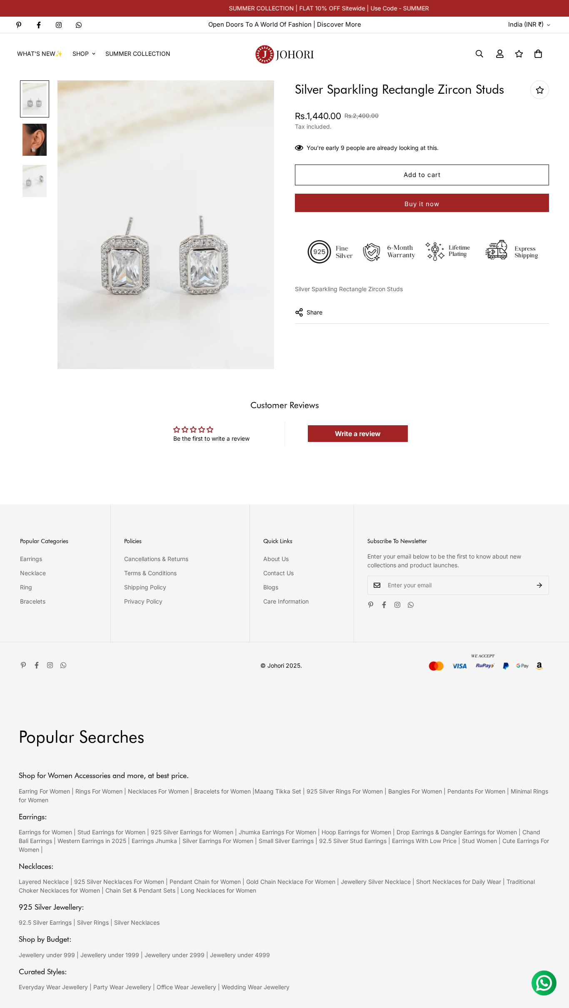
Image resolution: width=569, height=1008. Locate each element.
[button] (538, 53)
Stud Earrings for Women (111, 832)
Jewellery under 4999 (240, 954)
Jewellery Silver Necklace (376, 881)
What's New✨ (39, 53)
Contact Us (278, 572)
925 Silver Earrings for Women (192, 832)
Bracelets (32, 601)
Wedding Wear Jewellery (255, 987)
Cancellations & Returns (156, 558)
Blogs (270, 587)
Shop (80, 53)
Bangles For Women (416, 791)
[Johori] (284, 53)
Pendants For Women (476, 791)
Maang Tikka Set (278, 791)
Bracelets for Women (222, 791)
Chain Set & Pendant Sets (140, 890)
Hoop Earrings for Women (356, 832)
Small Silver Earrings (286, 840)
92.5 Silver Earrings (45, 922)
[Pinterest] (19, 25)
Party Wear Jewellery (122, 987)
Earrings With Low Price (424, 840)
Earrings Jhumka (154, 840)
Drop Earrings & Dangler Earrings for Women (457, 832)
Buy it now (421, 204)
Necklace (33, 572)
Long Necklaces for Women (218, 890)
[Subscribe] (539, 585)
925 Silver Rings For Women (345, 791)
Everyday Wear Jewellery (53, 987)
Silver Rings (93, 922)
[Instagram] (59, 25)
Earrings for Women (45, 832)
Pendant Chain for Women (205, 881)
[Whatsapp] (79, 25)
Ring (26, 587)
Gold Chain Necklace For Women (290, 881)
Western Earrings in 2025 (91, 840)
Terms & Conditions (150, 572)
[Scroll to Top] (552, 962)
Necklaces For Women (158, 791)
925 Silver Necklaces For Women (119, 881)
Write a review (358, 433)
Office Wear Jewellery (186, 987)
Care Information (286, 601)
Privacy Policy (143, 601)
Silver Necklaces (137, 922)
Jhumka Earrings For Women (277, 832)
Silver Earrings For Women (217, 840)
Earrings (31, 558)
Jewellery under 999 (47, 954)
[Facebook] (39, 25)
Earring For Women (44, 791)
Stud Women (479, 840)
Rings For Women (98, 791)
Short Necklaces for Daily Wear (458, 881)
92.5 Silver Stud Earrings (353, 840)
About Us (276, 558)
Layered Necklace (44, 881)
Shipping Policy (145, 587)
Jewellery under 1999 (109, 954)
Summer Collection (137, 53)
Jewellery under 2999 (175, 954)
